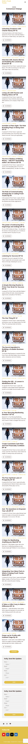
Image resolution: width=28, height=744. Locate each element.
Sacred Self (20, 156)
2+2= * (5, 675)
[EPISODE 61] (14, 18)
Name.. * (6, 661)
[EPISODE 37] (14, 499)
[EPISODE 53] (14, 214)
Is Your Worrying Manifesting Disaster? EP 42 (12, 413)
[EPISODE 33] (14, 530)
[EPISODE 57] (14, 115)
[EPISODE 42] (14, 402)
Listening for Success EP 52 (12, 256)
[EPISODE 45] (14, 370)
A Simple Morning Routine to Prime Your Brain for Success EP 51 (13, 287)
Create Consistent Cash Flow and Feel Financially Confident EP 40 (13, 445)
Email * (5, 666)
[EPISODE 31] (14, 594)
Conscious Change (6, 26)
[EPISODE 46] (14, 337)
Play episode (8, 40)
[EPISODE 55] (14, 148)
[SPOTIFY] (3, 723)
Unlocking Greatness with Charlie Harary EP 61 (11, 29)
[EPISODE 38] (14, 466)
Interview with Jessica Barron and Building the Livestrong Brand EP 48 (13, 62)
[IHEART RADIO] (10, 723)
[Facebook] (8, 734)
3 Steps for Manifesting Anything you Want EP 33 (11, 541)
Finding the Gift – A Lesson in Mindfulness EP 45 (13, 382)
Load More (14, 651)
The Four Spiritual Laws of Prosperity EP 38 (11, 479)
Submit (14, 682)
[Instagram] (12, 734)
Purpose (14, 26)
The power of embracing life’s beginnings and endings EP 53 (13, 226)
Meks (9, 741)
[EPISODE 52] (14, 246)
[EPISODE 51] (14, 275)
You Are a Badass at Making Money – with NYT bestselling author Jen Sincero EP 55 (13, 160)
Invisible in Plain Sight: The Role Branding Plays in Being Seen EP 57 (14, 127)
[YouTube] (3, 734)
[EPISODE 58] (14, 83)
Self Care (22, 57)
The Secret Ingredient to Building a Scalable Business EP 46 (13, 349)
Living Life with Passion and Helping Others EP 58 (12, 94)
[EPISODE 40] (14, 433)
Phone (5, 670)
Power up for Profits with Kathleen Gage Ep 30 (11, 636)
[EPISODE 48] (14, 50)
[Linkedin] (16, 734)
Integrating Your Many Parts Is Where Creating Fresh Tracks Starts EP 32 (13, 573)
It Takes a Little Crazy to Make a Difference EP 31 (13, 605)
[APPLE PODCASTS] (7, 723)
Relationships (15, 57)
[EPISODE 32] (14, 561)
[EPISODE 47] (14, 308)
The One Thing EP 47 (10, 318)
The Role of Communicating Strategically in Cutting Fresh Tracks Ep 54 (13, 193)
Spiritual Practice (22, 26)
